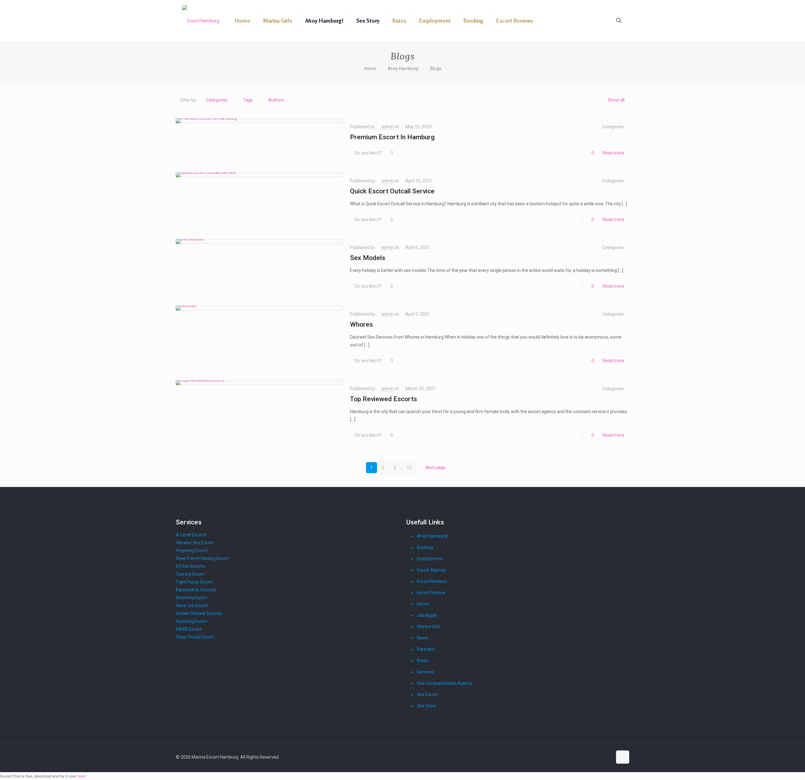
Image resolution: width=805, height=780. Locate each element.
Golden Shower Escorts (199, 613)
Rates (423, 660)
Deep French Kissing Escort (202, 558)
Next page (435, 467)
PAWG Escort (189, 629)
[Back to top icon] (622, 757)
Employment (429, 558)
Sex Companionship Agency (445, 683)
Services (425, 671)
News (422, 637)
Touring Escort (190, 574)
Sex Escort (427, 694)
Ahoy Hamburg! (403, 68)
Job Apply (427, 615)
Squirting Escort (191, 621)
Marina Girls (428, 626)
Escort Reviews (432, 581)
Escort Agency (431, 570)
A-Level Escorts (191, 534)
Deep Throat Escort (195, 636)
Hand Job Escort (192, 605)
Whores (361, 324)
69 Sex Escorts (190, 566)
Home (370, 68)
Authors (276, 99)
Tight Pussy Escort (194, 581)
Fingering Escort (192, 550)
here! (81, 776)
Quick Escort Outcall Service (392, 191)
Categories (217, 99)
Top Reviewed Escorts (383, 399)
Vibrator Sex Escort (195, 542)
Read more (613, 152)
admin (387, 126)
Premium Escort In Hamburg (392, 137)
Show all (616, 99)
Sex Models (367, 258)
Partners (425, 649)
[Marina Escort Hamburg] (200, 20)
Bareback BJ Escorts (196, 589)
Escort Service (431, 592)
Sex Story (426, 705)
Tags (248, 99)
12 (409, 467)
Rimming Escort (191, 597)
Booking (425, 547)
